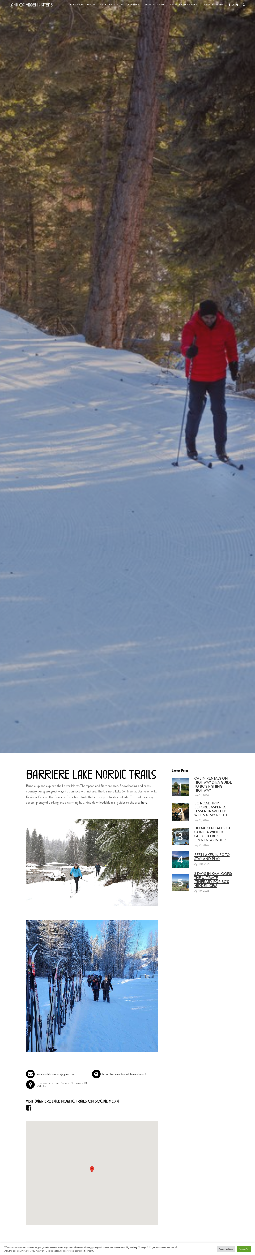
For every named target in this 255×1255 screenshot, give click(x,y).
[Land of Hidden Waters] (31, 5)
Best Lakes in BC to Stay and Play (212, 857)
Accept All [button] (244, 1249)
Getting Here (214, 4)
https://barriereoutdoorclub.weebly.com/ (124, 1074)
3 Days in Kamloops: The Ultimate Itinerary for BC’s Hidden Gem (213, 880)
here (144, 802)
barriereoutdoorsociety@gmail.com (55, 1074)
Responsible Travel (184, 4)
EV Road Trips (154, 4)
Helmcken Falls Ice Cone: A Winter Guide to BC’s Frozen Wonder (212, 834)
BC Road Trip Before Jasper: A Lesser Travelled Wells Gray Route (211, 809)
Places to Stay (81, 4)
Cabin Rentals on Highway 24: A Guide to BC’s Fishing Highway (213, 784)
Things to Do (110, 4)
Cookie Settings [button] (226, 1249)
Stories (133, 4)
